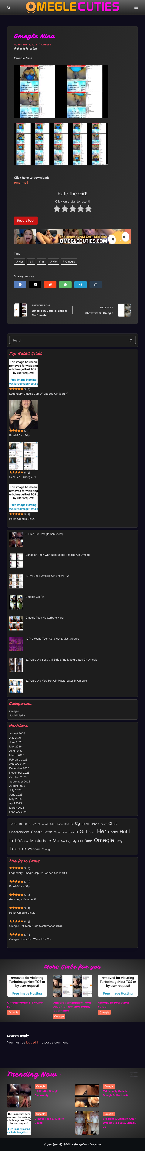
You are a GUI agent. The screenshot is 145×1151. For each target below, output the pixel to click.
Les (19, 840)
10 (11, 824)
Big (77, 823)
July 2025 (15, 790)
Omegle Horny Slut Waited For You (30, 939)
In (41, 261)
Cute (57, 832)
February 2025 (18, 812)
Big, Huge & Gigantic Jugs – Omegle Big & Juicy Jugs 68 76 (120, 1122)
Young (46, 849)
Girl (83, 831)
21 (30, 823)
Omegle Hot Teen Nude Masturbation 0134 (35, 925)
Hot (123, 831)
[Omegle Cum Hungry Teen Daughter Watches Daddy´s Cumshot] (72, 986)
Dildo (71, 832)
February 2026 (18, 759)
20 (25, 823)
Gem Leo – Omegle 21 (22, 476)
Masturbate (40, 840)
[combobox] (67, 340)
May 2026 (15, 746)
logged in (32, 1042)
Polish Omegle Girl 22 (22, 518)
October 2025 (18, 777)
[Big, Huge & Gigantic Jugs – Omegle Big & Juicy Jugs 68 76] (87, 1123)
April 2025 (15, 803)
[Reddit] (50, 284)
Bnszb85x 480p (19, 435)
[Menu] (136, 7)
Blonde (94, 823)
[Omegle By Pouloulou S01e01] (118, 986)
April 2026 (15, 750)
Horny (113, 832)
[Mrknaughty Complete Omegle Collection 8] (87, 1095)
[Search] (8, 7)
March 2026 (16, 755)
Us (24, 849)
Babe (60, 824)
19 (20, 823)
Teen (14, 848)
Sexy (119, 841)
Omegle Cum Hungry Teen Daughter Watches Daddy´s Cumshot (72, 1006)
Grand (92, 832)
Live (26, 841)
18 (15, 823)
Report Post (25, 220)
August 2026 (17, 733)
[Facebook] (20, 284)
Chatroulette (41, 832)
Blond (85, 823)
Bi (72, 824)
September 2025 (19, 781)
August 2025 (17, 785)
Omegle (46, 44)
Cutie (64, 832)
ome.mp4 (21, 182)
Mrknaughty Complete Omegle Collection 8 (116, 1092)
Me (53, 261)
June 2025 (15, 794)
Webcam (34, 849)
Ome (88, 841)
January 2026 (17, 763)
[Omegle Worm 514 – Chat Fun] (27, 986)
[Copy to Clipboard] (95, 284)
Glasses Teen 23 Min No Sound (49, 1120)
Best (66, 824)
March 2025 (16, 807)
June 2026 (15, 742)
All (46, 824)
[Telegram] (80, 284)
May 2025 (15, 798)
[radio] (56, 209)
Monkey (66, 841)
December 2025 (19, 768)
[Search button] (131, 340)
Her (19, 261)
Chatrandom (19, 832)
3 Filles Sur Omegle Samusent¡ (46, 1092)
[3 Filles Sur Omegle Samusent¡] (19, 1095)
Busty (104, 824)
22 (34, 824)
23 (39, 824)
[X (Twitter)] (35, 284)
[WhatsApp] (65, 284)
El (77, 832)
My (74, 841)
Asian (52, 824)
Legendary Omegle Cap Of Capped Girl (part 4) (38, 393)
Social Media (17, 715)
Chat (112, 823)
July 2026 (15, 737)
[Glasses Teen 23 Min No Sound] (19, 1123)
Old (80, 841)
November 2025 (19, 772)
